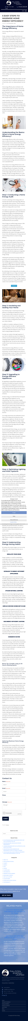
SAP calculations (7, 876)
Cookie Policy (13, 522)
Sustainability (6, 882)
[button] (23, 11)
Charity (5, 863)
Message (7, 802)
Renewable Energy (8, 875)
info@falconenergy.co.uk (9, 989)
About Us (5, 859)
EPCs (4, 866)
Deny (14, 516)
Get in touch (6, 895)
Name (6, 781)
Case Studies (4, 1007)
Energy (7, 825)
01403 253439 (22, 7)
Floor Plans (6, 870)
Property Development (9, 873)
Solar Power (6, 878)
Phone (4, 795)
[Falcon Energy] (14, 3)
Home (3, 1000)
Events (5, 868)
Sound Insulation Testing (9, 880)
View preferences (14, 519)
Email (6, 788)
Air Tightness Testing (8, 861)
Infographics (6, 871)
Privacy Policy (5, 982)
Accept (14, 512)
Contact (3, 1010)
